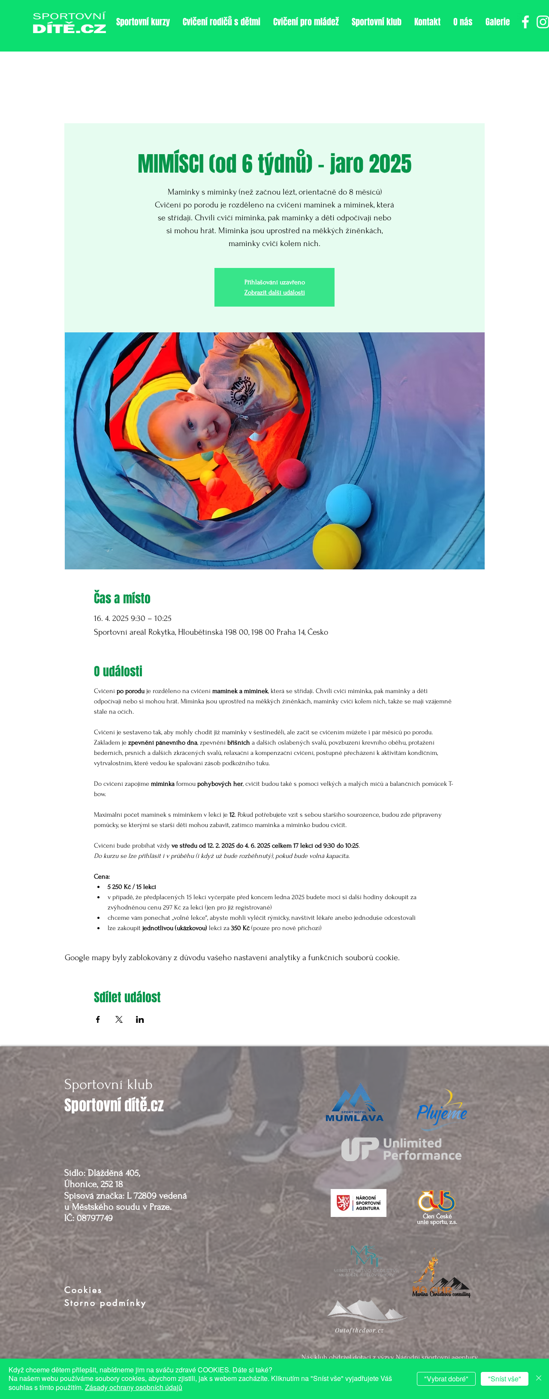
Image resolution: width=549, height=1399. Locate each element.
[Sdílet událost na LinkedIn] (140, 1019)
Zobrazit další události (274, 292)
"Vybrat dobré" (446, 1379)
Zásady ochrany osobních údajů (133, 1387)
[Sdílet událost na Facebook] (98, 1019)
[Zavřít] (539, 1379)
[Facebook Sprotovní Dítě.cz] (525, 21)
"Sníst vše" (504, 1379)
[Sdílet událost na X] (119, 1019)
